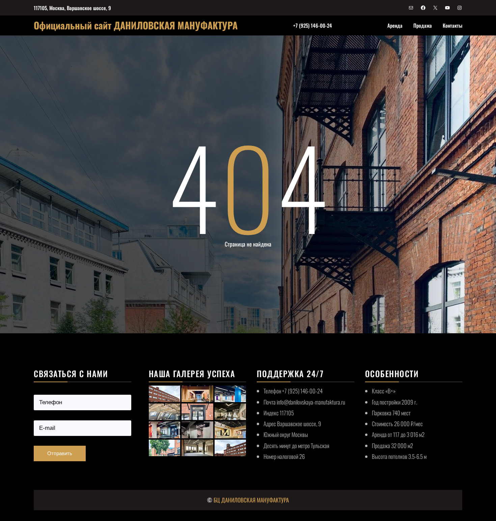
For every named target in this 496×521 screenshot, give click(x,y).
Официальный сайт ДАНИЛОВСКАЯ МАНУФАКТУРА (136, 25)
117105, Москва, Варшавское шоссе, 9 (72, 7)
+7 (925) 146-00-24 (312, 25)
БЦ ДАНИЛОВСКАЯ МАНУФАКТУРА (251, 500)
